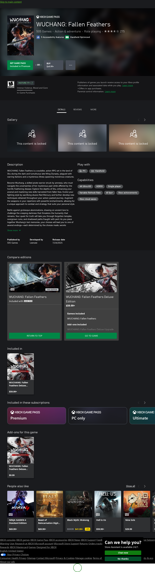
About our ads (7, 561)
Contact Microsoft (45, 558)
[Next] (145, 120)
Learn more (127, 85)
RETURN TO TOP (34, 335)
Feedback (101, 539)
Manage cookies (83, 558)
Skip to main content (11, 1)
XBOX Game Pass (39, 539)
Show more (12, 230)
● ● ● (70, 65)
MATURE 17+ (24, 83)
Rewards (4, 547)
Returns (84, 543)
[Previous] (139, 120)
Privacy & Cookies (65, 558)
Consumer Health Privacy (13, 558)
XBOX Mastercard (19, 547)
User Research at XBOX (22, 543)
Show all (130, 485)
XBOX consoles (8, 539)
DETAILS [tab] (61, 109)
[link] (20, 374)
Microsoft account (43, 543)
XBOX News (74, 539)
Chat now (123, 552)
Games (32, 547)
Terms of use (99, 558)
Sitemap (31, 558)
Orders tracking (96, 543)
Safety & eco (146, 558)
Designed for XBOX (46, 547)
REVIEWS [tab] (77, 109)
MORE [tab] (93, 109)
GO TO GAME (91, 335)
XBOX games (23, 539)
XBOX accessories (58, 539)
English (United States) (12, 550)
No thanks (123, 558)
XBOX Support (88, 539)
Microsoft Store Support (66, 543)
